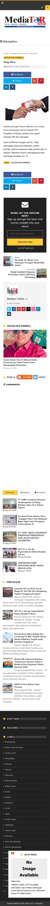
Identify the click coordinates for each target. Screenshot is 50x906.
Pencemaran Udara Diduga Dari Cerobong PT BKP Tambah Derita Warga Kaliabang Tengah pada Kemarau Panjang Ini (30, 638)
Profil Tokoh (10, 819)
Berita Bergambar (13, 847)
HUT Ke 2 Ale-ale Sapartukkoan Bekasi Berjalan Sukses (32, 552)
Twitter (18, 80)
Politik (8, 797)
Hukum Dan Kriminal (19, 53)
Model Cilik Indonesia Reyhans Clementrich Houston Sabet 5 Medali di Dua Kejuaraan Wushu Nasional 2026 (28, 663)
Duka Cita (15, 881)
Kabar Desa (10, 786)
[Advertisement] (25, 456)
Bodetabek (10, 742)
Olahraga (9, 825)
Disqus (42, 377)
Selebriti (9, 803)
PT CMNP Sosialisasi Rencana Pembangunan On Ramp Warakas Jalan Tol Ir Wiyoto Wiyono (31, 503)
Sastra (8, 886)
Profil (7, 808)
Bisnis (7, 791)
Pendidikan (10, 758)
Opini (7, 814)
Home (5, 53)
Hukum (8, 769)
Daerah (8, 764)
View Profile (14, 303)
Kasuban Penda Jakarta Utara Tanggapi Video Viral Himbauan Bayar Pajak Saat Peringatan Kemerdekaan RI (32, 520)
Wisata (8, 858)
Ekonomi (9, 836)
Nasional (9, 775)
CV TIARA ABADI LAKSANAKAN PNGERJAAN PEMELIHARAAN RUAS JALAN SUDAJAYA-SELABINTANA (32, 536)
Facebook (18, 74)
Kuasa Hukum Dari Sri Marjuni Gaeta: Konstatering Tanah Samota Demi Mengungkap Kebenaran (20, 362)
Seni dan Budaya (13, 841)
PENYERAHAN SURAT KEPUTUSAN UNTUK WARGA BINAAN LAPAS (31, 566)
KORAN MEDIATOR (14, 903)
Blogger (27, 377)
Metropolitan (11, 780)
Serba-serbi (10, 753)
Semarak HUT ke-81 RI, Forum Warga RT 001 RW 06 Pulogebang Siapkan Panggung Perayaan (30, 591)
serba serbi (10, 830)
